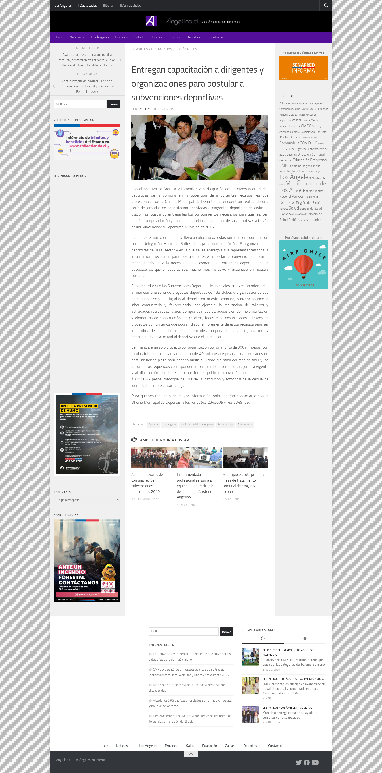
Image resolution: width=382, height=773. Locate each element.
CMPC (306, 125)
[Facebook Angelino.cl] (307, 763)
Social (321, 678)
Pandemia (300, 196)
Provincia (121, 37)
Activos (283, 103)
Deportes (193, 37)
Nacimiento (316, 191)
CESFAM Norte (301, 120)
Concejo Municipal (308, 137)
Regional (287, 202)
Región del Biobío (308, 202)
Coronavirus (289, 143)
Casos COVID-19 (311, 108)
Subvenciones (245, 424)
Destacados (161, 49)
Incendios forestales (292, 171)
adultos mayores (312, 103)
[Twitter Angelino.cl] (299, 763)
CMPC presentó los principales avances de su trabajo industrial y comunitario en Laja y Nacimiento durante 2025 (293, 688)
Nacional (285, 197)
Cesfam (294, 114)
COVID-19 (308, 142)
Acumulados (295, 103)
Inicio (59, 37)
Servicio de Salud (297, 214)
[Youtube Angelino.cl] (315, 763)
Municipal (305, 707)
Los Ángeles (100, 37)
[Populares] (305, 639)
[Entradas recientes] (263, 639)
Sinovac (302, 220)
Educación (156, 37)
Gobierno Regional (301, 166)
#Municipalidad (130, 5)
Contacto (216, 37)
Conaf (295, 137)
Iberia (316, 166)
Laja (318, 171)
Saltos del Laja (225, 424)
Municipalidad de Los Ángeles (196, 424)
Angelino (144, 109)
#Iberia (108, 5)
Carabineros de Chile (289, 109)
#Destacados (87, 5)
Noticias (75, 37)
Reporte (283, 208)
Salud (138, 37)
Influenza (310, 171)
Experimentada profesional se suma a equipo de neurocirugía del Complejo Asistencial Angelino (196, 485)
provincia (313, 196)
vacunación (313, 220)
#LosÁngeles (62, 5)
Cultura (175, 37)
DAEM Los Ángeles (292, 149)
